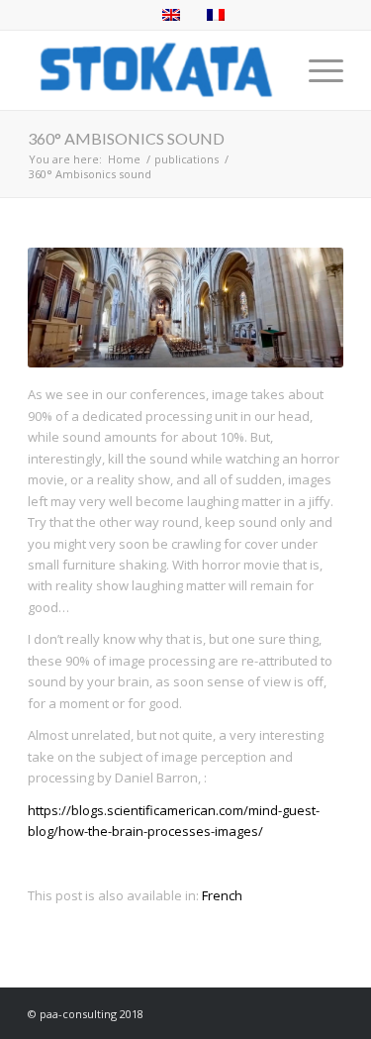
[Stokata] (154, 70)
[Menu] (316, 70)
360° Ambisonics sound (126, 138)
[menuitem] (316, 70)
